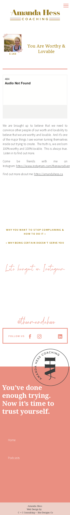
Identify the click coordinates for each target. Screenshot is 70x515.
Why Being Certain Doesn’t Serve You (36, 242)
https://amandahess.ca (48, 174)
